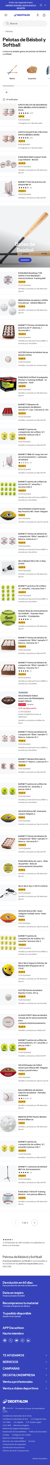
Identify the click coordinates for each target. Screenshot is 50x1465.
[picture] (8, 111)
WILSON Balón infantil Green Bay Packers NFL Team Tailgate (33, 510)
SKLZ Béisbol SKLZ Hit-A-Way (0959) (32, 562)
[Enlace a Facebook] (5, 1340)
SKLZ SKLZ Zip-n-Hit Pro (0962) (32, 886)
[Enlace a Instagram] (22, 1340)
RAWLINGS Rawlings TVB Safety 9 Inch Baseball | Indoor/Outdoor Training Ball (31, 275)
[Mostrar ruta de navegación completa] (4, 31)
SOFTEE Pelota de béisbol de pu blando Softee (33, 353)
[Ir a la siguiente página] (34, 1223)
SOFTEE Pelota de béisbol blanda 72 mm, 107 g (30, 991)
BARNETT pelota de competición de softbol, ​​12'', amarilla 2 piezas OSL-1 (31, 1144)
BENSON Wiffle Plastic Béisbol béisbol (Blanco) (32, 1118)
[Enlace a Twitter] (11, 1340)
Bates (12, 78)
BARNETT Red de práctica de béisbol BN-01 (32, 183)
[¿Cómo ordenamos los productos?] (4, 99)
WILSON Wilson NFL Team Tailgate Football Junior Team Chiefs (32, 913)
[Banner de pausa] (41, 5)
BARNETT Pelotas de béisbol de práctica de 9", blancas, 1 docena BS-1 (33, 328)
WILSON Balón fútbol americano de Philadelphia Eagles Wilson (31, 698)
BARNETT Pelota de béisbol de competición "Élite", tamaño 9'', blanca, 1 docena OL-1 (33, 640)
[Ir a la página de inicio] (22, 15)
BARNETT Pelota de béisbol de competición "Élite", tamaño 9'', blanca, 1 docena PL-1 (33, 838)
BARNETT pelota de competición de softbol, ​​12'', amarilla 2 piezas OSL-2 (31, 432)
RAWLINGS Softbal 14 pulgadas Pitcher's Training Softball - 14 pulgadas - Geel (33, 380)
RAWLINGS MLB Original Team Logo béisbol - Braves (32, 158)
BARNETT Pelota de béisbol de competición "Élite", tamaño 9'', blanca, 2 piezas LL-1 (33, 536)
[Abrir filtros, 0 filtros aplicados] (6, 92)
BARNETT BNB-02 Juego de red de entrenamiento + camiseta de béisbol (33, 457)
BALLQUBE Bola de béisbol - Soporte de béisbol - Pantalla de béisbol (32, 1092)
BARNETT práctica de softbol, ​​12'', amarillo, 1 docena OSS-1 (32, 587)
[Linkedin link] (28, 1340)
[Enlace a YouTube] (16, 1340)
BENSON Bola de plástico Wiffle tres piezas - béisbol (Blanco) (33, 301)
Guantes (32, 78)
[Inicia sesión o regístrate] (38, 15)
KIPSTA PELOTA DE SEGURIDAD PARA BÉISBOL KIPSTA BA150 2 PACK (32, 107)
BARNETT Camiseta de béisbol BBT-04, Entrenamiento (32, 1168)
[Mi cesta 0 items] (44, 15)
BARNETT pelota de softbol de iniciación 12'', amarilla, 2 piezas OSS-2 (32, 786)
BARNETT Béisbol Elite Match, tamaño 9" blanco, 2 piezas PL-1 (33, 760)
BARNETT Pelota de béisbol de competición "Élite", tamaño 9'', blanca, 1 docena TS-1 (33, 665)
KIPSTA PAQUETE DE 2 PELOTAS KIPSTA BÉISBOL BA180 (33, 133)
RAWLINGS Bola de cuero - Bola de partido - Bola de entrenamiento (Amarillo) (33, 863)
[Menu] (6, 15)
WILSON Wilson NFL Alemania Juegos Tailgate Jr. (32, 812)
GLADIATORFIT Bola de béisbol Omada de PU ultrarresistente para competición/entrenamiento (32, 1019)
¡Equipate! (25, 260)
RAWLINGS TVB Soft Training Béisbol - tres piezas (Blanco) (32, 1193)
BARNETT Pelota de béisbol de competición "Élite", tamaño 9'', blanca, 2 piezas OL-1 (33, 734)
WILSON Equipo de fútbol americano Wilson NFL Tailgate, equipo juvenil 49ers (33, 1067)
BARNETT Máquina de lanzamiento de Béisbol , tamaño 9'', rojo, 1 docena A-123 (33, 407)
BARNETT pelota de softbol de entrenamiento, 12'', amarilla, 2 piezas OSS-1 (33, 1043)
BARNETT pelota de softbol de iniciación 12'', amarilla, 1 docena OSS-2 (32, 484)
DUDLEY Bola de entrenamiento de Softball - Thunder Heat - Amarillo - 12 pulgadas (33, 613)
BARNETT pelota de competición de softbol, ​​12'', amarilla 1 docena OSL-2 (31, 938)
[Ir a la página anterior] (15, 1223)
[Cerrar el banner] (45, 5)
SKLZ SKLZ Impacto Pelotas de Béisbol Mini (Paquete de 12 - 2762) (33, 965)
